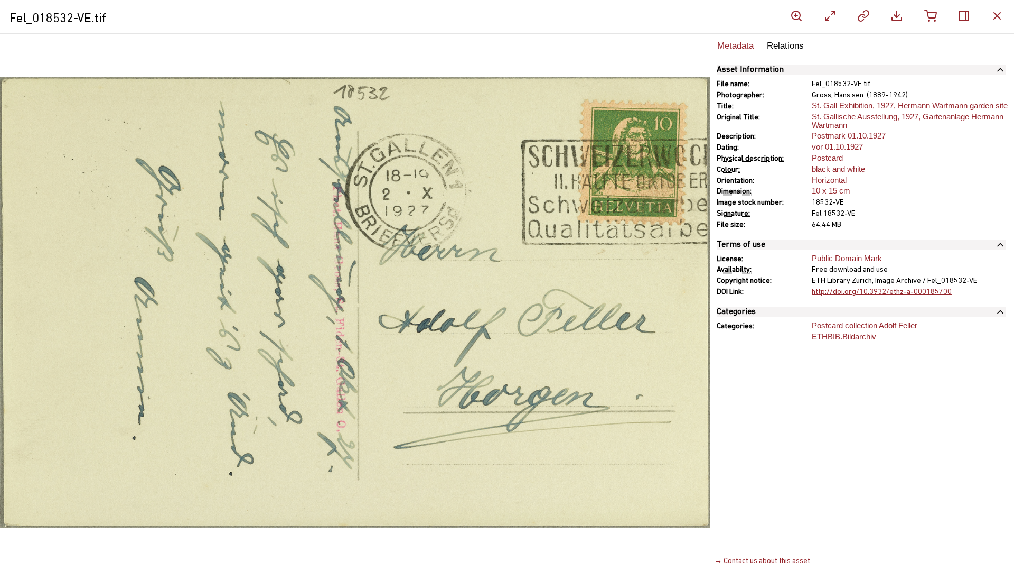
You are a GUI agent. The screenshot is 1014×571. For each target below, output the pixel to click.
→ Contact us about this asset (762, 561)
